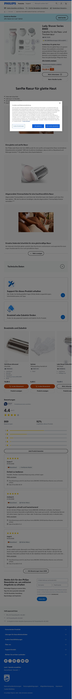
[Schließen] (59, 103)
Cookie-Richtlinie (25, 121)
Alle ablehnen (37, 126)
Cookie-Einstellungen (18, 126)
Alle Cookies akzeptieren (52, 126)
